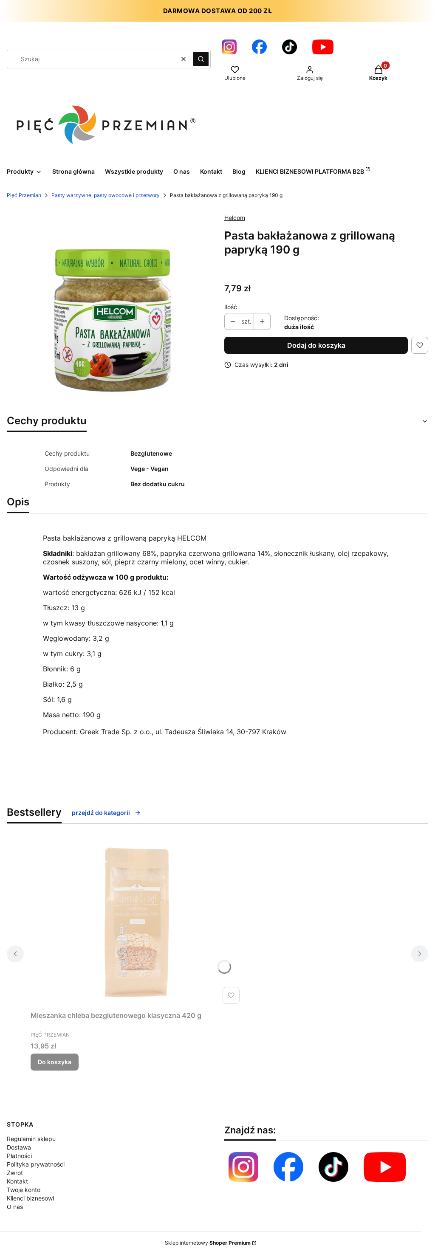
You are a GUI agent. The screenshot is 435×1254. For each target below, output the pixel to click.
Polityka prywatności (36, 1164)
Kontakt (17, 1181)
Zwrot (15, 1172)
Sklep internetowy (208, 1243)
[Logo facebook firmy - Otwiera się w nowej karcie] (288, 1167)
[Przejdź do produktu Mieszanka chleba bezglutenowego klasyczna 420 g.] (137, 922)
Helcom (234, 217)
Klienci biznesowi (30, 1198)
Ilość (230, 306)
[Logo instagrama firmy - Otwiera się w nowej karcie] (229, 47)
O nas (15, 1206)
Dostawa (19, 1147)
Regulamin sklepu (31, 1138)
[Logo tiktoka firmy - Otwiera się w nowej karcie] (289, 47)
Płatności (19, 1155)
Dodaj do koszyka (316, 345)
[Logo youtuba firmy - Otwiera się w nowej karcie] (323, 47)
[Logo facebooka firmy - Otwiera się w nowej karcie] (259, 47)
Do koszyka (54, 1061)
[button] (201, 59)
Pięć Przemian (24, 195)
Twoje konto (23, 1189)
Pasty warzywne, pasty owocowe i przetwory (105, 195)
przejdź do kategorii (101, 812)
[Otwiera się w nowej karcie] (384, 1167)
